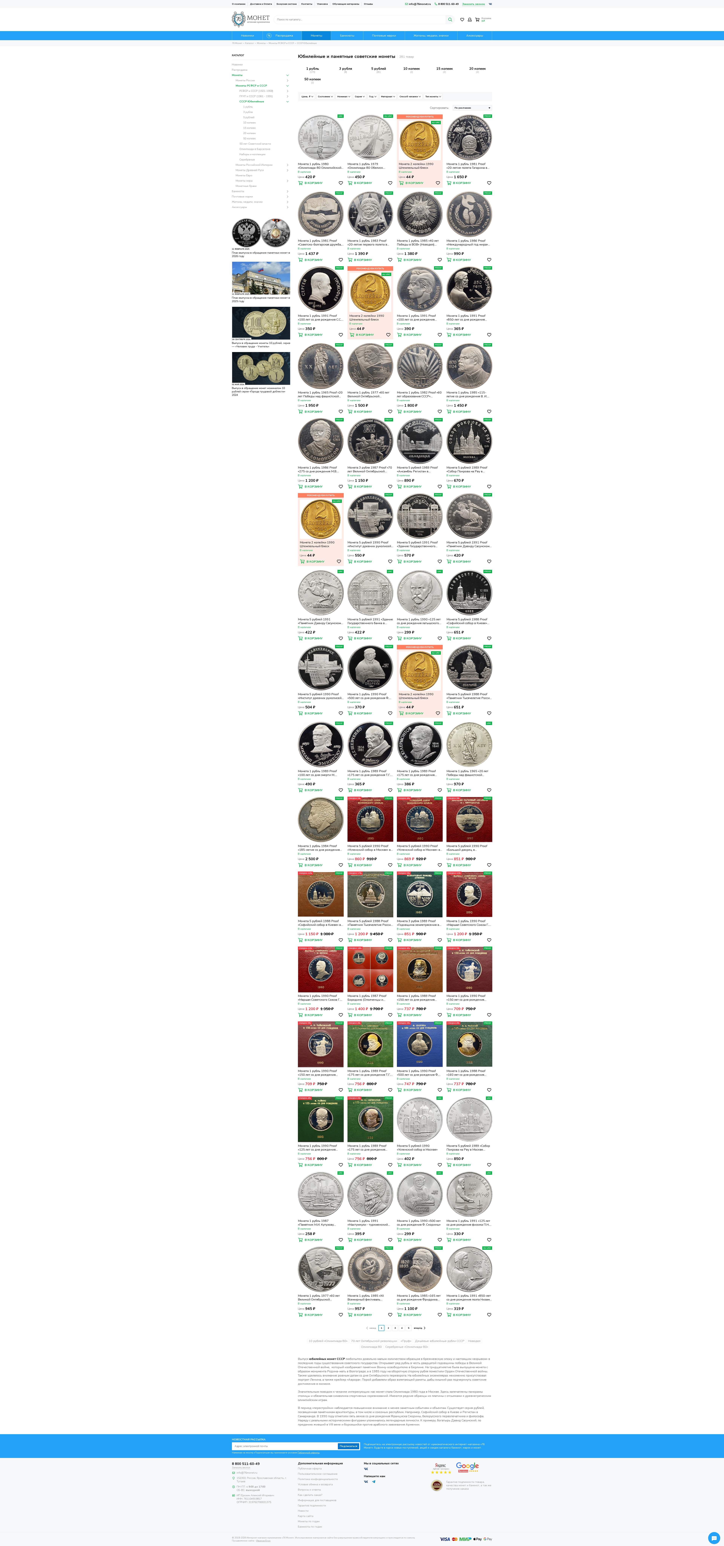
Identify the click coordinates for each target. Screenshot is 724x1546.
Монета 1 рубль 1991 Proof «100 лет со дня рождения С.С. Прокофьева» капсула (319, 317)
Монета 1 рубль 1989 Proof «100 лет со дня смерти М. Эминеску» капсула (317, 773)
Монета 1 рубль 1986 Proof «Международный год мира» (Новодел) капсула (467, 242)
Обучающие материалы (345, 3)
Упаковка (322, 3)
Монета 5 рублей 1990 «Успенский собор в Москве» (417, 1148)
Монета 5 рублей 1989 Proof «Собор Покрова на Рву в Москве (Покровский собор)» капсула (467, 469)
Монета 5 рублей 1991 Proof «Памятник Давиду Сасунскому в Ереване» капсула (468, 544)
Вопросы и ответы (309, 1490)
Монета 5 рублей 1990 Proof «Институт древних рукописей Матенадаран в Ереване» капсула (369, 544)
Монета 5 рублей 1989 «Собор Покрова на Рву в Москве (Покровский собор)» (468, 1148)
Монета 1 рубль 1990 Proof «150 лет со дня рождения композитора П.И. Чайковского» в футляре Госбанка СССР (469, 998)
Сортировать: (439, 108)
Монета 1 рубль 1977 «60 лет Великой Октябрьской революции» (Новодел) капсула (369, 394)
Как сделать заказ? (310, 1495)
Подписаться (348, 1446)
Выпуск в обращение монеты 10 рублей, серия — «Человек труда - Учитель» (261, 344)
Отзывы (368, 3)
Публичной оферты (309, 1452)
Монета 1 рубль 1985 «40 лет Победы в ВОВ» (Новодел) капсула (418, 242)
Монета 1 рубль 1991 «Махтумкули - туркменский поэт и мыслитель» (367, 1223)
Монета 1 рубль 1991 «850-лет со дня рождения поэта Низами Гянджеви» (469, 1297)
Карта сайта (305, 1516)
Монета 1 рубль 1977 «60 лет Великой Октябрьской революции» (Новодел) (319, 1297)
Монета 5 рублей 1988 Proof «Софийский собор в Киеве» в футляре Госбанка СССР (319, 923)
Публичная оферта (310, 1468)
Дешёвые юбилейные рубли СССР (439, 1341)
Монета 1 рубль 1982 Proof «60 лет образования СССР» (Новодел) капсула (419, 394)
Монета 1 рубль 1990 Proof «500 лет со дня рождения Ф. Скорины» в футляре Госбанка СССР (418, 1073)
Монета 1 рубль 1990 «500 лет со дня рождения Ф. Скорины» (419, 1223)
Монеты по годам (309, 1521)
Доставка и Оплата (261, 3)
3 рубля (345, 68)
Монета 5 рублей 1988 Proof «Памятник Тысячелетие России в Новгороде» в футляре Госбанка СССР (370, 923)
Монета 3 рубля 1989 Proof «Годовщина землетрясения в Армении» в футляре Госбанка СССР (418, 923)
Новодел (474, 1341)
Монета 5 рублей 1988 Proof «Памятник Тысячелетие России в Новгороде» (469, 696)
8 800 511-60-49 (448, 4)
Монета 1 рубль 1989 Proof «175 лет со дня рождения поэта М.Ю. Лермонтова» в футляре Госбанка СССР (366, 1148)
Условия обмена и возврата (315, 1484)
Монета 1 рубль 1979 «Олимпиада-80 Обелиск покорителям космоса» (365, 166)
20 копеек (477, 68)
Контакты (306, 3)
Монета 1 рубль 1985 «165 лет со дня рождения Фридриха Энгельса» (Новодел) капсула (419, 1297)
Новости (303, 1511)
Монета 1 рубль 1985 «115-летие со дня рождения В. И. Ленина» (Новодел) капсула (466, 394)
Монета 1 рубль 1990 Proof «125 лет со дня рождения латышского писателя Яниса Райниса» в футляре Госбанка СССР (319, 1148)
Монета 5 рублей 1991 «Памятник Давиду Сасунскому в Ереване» (320, 621)
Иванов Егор (263, 1540)
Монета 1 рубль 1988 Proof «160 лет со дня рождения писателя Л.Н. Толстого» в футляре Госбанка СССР (465, 1073)
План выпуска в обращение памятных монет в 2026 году (261, 254)
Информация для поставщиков (317, 1500)
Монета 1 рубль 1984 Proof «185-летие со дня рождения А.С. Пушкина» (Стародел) (319, 848)
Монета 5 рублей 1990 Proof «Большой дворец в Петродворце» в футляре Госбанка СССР (466, 848)
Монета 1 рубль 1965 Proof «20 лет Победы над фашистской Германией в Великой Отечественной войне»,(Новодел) (320, 394)
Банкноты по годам (310, 1526)
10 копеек (411, 68)
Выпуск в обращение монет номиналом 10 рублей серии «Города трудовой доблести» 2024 (258, 391)
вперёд (418, 1328)
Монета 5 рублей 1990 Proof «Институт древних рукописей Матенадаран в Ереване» (319, 696)
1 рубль (312, 68)
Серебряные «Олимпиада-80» (406, 1347)
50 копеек (312, 79)
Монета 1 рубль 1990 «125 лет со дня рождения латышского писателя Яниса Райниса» (419, 621)
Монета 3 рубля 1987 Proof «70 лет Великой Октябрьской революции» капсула (369, 469)
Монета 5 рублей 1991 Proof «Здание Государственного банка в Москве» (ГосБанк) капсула (417, 544)
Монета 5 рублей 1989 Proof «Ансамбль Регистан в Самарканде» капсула (417, 469)
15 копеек (444, 68)
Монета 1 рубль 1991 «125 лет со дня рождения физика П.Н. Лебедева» (468, 1223)
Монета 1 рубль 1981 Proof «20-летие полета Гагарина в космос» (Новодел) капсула (466, 166)
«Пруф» (406, 1341)
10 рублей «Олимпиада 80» (328, 1341)
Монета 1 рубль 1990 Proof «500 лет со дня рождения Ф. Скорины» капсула (368, 696)
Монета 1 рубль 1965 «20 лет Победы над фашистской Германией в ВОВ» (467, 773)
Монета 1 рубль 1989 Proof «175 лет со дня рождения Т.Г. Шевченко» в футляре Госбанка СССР (369, 1073)
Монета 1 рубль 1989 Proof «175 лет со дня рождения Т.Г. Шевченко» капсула (368, 773)
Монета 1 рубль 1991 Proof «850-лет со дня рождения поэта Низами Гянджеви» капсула (465, 317)
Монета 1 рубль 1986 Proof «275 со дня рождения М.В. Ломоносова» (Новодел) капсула (320, 469)
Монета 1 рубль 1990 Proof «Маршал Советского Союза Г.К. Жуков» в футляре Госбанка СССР (468, 923)
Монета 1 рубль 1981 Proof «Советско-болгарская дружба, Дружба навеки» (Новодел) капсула (319, 242)
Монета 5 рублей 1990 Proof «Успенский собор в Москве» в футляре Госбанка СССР (369, 848)
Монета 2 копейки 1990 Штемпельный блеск (416, 166)
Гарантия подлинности (312, 1505)
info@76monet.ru (420, 4)
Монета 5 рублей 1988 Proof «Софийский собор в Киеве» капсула (466, 621)
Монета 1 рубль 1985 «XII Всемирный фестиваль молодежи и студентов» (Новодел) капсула (365, 1297)
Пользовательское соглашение (317, 1474)
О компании (238, 3)
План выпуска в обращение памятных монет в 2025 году (261, 299)
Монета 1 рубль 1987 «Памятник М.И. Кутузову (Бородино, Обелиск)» (316, 1223)
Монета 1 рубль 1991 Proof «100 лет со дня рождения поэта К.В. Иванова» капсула (416, 317)
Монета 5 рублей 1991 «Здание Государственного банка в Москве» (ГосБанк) (370, 621)
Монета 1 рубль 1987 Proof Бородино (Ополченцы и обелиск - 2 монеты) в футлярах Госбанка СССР (370, 998)
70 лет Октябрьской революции (374, 1341)
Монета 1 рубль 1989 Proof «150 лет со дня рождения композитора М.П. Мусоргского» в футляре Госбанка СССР (420, 998)
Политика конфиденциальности (318, 1479)
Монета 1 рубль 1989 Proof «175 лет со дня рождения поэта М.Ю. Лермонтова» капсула (416, 773)
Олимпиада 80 (371, 1347)
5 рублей (378, 68)
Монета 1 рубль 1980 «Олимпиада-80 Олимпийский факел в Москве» (319, 166)
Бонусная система (287, 3)
